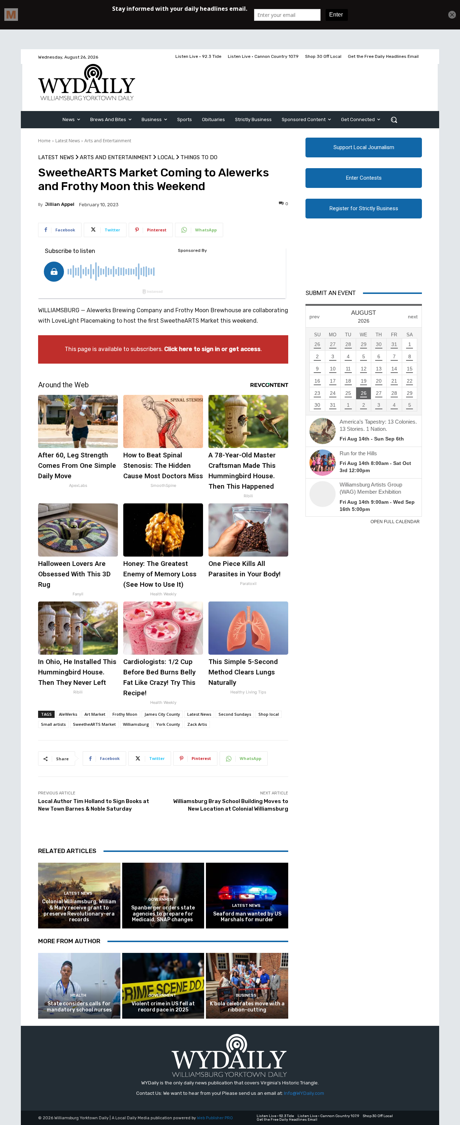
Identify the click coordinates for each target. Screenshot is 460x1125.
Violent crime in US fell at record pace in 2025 (163, 1007)
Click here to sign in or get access (212, 349)
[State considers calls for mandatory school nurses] (79, 986)
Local (166, 157)
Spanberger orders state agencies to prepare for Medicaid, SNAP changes (163, 914)
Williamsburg (136, 724)
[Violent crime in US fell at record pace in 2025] (163, 986)
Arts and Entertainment (107, 141)
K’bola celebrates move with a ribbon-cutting (247, 1007)
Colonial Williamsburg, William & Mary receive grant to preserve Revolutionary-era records (79, 911)
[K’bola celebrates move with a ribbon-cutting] (247, 986)
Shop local (268, 714)
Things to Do (198, 157)
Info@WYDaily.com (304, 1093)
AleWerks (68, 714)
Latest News (67, 141)
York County (168, 724)
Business (246, 995)
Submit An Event (330, 292)
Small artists (53, 724)
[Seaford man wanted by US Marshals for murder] (247, 895)
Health (78, 995)
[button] (393, 119)
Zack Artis (197, 724)
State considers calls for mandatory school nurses (79, 1007)
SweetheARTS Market (94, 724)
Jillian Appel (59, 204)
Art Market (94, 714)
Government (162, 900)
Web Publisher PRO (215, 1118)
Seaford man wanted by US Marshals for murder (247, 917)
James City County (162, 714)
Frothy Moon (124, 714)
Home (44, 141)
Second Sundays (234, 714)
